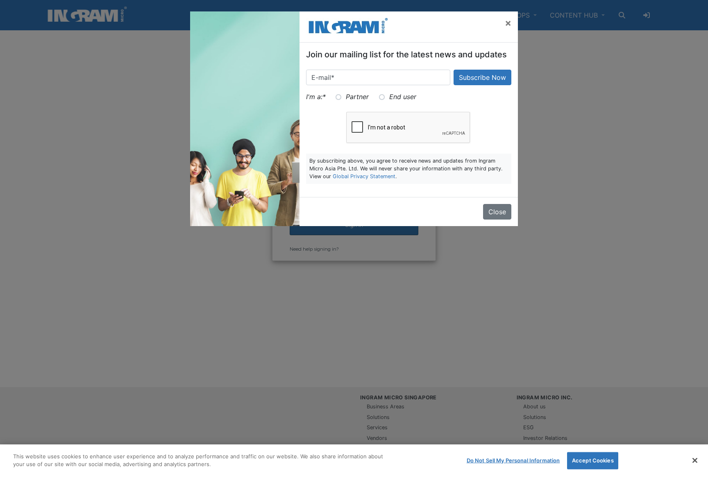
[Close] (695, 460)
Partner (357, 97)
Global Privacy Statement (364, 176)
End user (402, 97)
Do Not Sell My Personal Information (513, 460)
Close (497, 212)
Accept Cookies (593, 460)
